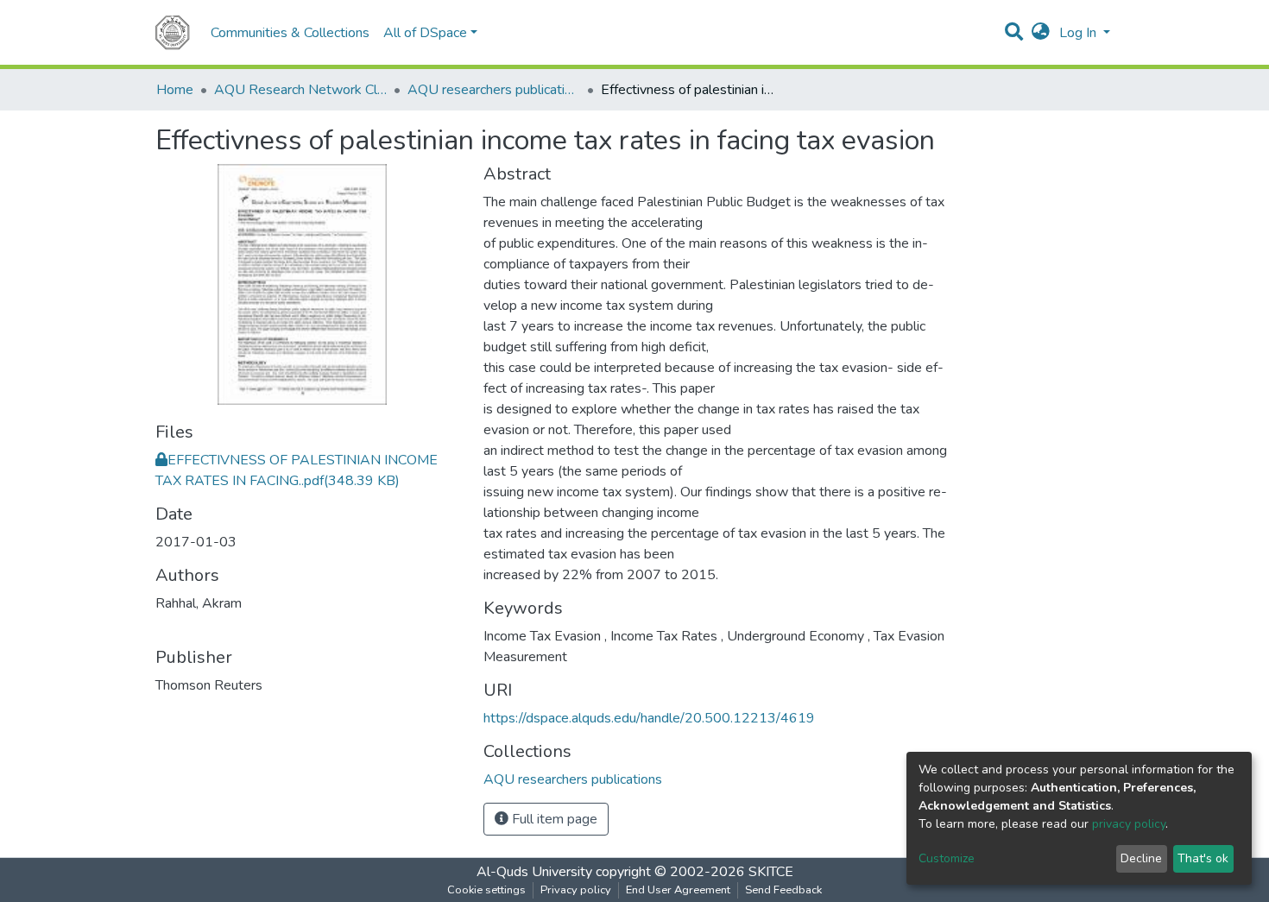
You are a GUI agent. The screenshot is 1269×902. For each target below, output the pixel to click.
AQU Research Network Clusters (300, 89)
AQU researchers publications (493, 89)
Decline (1141, 858)
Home (174, 89)
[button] (1041, 32)
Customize (947, 858)
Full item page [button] (552, 819)
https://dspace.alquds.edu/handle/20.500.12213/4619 (649, 718)
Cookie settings (486, 890)
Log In (1079, 32)
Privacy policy (575, 890)
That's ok (1202, 858)
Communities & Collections (290, 32)
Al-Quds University (534, 871)
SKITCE (770, 871)
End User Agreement (678, 890)
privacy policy (1128, 824)
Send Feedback (783, 890)
